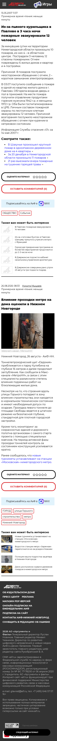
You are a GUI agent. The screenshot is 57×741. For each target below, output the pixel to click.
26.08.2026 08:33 (10, 285)
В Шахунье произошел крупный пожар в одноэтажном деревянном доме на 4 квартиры (27, 148)
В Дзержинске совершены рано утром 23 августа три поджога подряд (34, 268)
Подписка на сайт (15, 613)
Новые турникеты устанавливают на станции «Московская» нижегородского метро (33, 539)
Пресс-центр (11, 596)
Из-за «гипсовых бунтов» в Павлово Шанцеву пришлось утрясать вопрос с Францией (33, 239)
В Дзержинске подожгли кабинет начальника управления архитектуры (33, 258)
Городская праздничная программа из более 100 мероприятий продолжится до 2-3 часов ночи (34, 249)
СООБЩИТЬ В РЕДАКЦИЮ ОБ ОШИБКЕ (26, 622)
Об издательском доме (19, 592)
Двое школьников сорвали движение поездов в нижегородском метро (33, 568)
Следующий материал (27, 732)
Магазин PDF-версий (16, 601)
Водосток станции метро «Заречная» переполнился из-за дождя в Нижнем (33, 547)
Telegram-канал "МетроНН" (17, 350)
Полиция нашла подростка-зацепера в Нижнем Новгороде (33, 557)
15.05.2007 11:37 (9, 13)
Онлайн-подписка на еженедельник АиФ (17, 607)
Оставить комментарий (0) (28, 188)
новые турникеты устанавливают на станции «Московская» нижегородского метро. (26, 459)
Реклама (28, 596)
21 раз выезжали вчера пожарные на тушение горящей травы (28, 163)
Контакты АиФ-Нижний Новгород (26, 617)
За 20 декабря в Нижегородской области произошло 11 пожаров (27, 156)
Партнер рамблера (29, 725)
